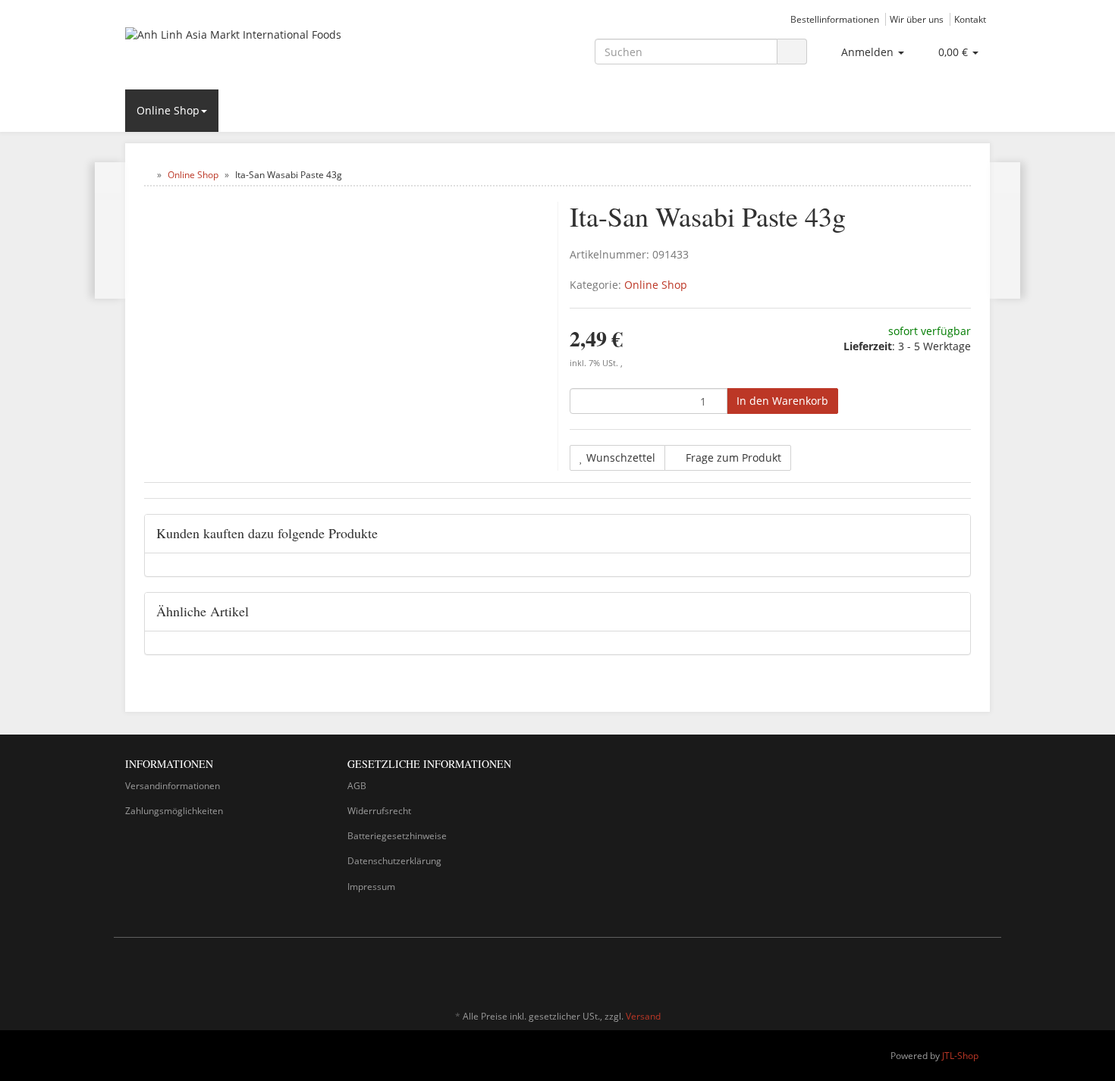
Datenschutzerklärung (394, 860)
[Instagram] (981, 971)
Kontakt (970, 19)
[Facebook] (958, 971)
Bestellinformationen (834, 19)
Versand (643, 1016)
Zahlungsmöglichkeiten (174, 810)
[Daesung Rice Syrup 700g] (1004, 230)
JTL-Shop (960, 1055)
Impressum (371, 886)
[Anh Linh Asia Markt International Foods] (261, 50)
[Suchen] (792, 52)
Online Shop (168, 110)
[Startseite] (147, 174)
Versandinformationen (172, 785)
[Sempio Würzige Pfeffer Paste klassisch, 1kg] (110, 230)
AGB (356, 785)
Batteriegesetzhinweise (397, 835)
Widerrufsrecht (379, 810)
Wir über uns (917, 19)
